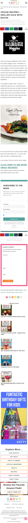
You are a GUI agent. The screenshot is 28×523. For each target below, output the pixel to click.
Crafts (14, 468)
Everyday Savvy (14, 2)
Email (4, 274)
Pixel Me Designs (16, 521)
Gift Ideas (14, 456)
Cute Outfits (14, 453)
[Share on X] (20, 28)
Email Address (6, 209)
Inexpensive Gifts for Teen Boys (10, 367)
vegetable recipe (17, 240)
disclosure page (13, 24)
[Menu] (2, 2)
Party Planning (14, 460)
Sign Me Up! (14, 219)
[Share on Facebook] (7, 28)
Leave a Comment (16, 20)
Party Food (14, 479)
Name (4, 268)
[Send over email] (11, 28)
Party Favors (14, 475)
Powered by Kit (14, 227)
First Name (5, 204)
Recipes (14, 471)
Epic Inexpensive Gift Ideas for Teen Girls (13, 350)
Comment (5, 255)
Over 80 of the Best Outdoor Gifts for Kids (13, 316)
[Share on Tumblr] (16, 28)
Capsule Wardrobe (14, 464)
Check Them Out (14, 492)
